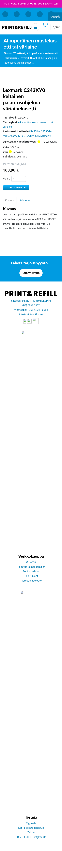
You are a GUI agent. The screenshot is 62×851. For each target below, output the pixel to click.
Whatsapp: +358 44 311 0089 (31, 309)
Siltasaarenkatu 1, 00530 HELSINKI (31, 300)
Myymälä (31, 823)
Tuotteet (19, 53)
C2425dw (34, 131)
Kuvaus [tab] (9, 200)
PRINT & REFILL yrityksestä (31, 837)
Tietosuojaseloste (31, 580)
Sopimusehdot (31, 571)
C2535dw (46, 131)
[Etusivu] (16, 27)
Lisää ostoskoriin (16, 187)
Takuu (31, 832)
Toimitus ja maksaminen (31, 566)
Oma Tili (31, 562)
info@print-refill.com (31, 314)
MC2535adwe (26, 136)
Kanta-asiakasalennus (31, 827)
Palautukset (31, 576)
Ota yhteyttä (31, 272)
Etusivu (7, 53)
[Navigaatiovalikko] (35, 27)
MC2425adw (10, 136)
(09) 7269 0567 (31, 305)
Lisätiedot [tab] (25, 200)
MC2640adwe (43, 136)
